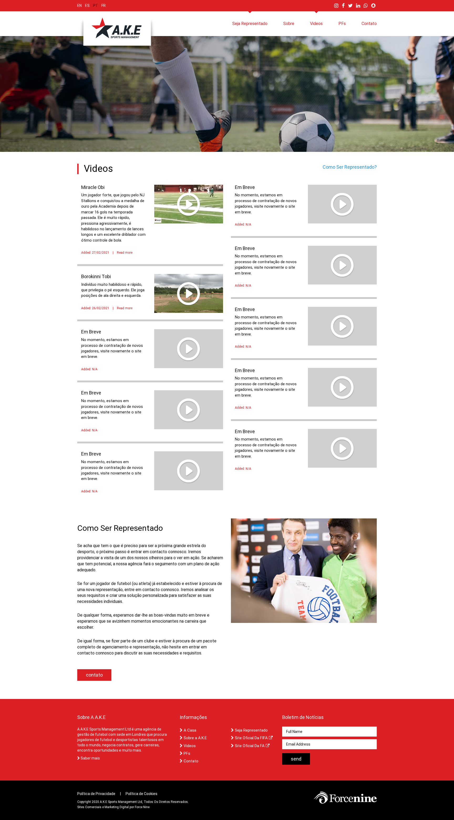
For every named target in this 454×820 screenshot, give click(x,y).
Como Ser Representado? (350, 167)
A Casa (189, 730)
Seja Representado (249, 23)
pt (95, 5)
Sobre (288, 23)
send (296, 759)
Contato (369, 23)
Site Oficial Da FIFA (251, 738)
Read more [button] (124, 252)
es (87, 5)
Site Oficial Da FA (250, 745)
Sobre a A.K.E (195, 738)
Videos (316, 23)
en (79, 5)
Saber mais (90, 758)
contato (94, 675)
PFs (342, 23)
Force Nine (142, 807)
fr (103, 5)
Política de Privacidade (96, 794)
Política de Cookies (141, 794)
